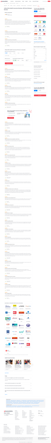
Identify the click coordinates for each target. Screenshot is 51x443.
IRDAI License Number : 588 (41, 438)
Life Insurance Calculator (37, 74)
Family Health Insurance (15, 402)
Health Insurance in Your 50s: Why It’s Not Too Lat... (27, 366)
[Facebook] (4, 413)
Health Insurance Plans (13, 400)
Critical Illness (18, 5)
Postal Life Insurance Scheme (30, 427)
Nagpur (34, 52)
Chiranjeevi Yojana (19, 406)
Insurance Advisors (17, 1)
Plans (8, 5)
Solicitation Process (31, 417)
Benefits (11, 5)
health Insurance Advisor (19, 401)
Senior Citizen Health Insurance (22, 402)
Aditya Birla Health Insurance (28, 405)
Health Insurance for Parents (30, 402)
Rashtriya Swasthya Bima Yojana (10, 406)
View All (6, 394)
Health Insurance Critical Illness (40, 400)
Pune (34, 54)
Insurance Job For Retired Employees (42, 434)
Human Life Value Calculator (37, 67)
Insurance (12, 1)
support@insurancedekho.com (9, 414)
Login (49, 1)
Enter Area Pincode (7, 60)
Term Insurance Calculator (37, 76)
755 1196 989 (6, 415)
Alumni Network (31, 418)
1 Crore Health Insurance (24, 400)
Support (26, 1)
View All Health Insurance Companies (39, 41)
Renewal (14, 5)
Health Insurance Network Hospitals (26, 403)
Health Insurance (8, 400)
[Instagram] (6, 413)
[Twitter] (9, 413)
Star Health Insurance (8, 405)
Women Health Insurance (37, 402)
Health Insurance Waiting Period (35, 403)
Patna (34, 57)
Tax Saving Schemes (17, 419)
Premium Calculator (23, 5)
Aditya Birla (5, 5)
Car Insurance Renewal (6, 427)
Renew (23, 1)
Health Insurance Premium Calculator (38, 69)
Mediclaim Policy (18, 400)
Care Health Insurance (14, 405)
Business (16, 417)
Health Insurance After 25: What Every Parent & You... (18, 366)
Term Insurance (16, 415)
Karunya (31, 406)
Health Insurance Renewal (9, 402)
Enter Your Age (7, 55)
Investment (16, 416)
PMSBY (15, 406)
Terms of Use (23, 415)
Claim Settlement (29, 5)
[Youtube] (5, 413)
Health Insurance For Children (9, 403)
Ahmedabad (35, 55)
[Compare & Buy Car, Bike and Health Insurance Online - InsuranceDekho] (4, 1)
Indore (34, 49)
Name (35, 13)
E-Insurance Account (24, 417)
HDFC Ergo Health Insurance (21, 405)
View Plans (39, 16)
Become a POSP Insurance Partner (41, 427)
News (30, 1)
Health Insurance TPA (41, 401)
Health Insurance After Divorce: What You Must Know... (9, 366)
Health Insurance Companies (26, 401)
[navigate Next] (32, 365)
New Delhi (35, 51)
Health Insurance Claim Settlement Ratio (11, 401)
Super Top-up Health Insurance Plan (34, 401)
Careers (30, 419)
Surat (34, 58)
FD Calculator (35, 78)
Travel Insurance (16, 418)
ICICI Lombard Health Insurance (35, 405)
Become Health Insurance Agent (38, 83)
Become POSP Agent (35, 1)
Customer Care (35, 5)
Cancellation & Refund (24, 416)
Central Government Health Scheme (25, 406)
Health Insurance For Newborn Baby (18, 403)
